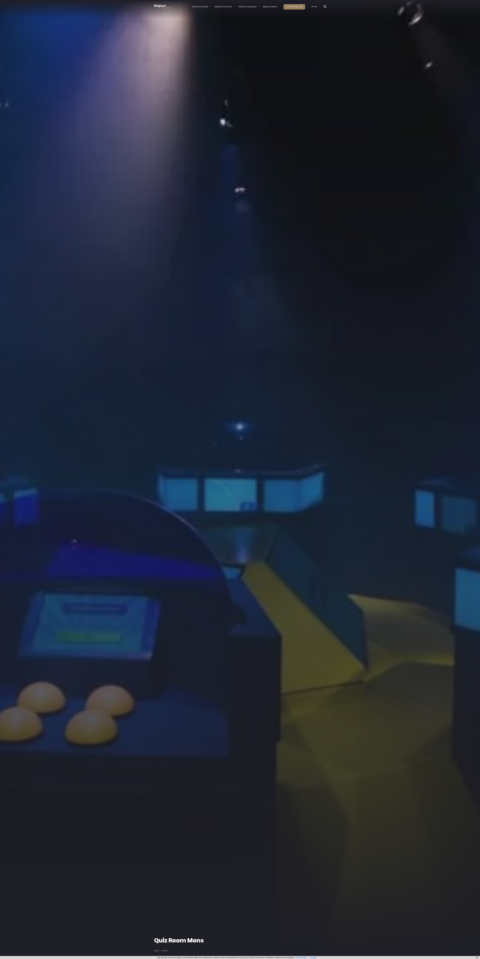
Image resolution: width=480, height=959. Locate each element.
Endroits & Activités (200, 6)
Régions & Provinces (223, 6)
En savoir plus (301, 957)
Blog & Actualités (270, 6)
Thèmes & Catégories (247, 6)
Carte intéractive (294, 7)
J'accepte (313, 957)
